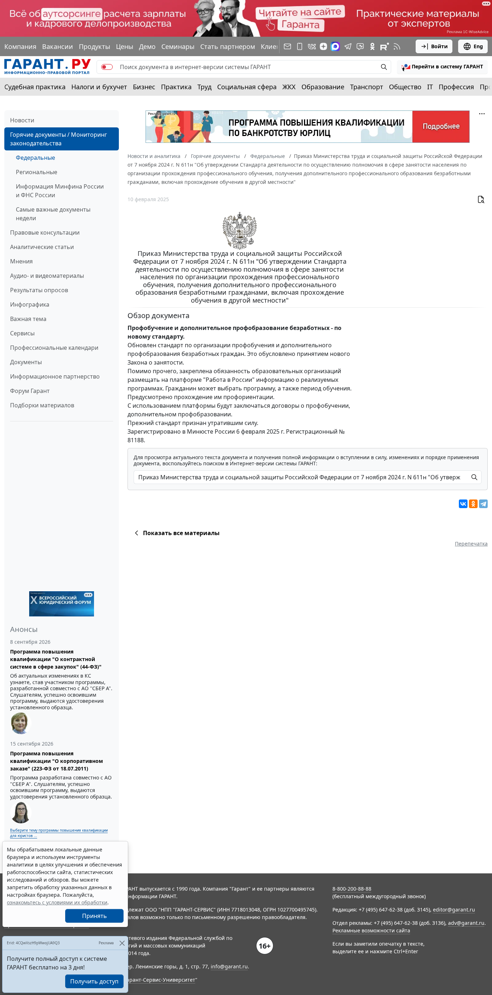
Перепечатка (471, 543)
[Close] (122, 943)
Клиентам (276, 46)
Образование (322, 86)
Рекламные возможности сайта (371, 930)
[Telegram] (483, 503)
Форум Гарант (30, 391)
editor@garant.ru (454, 909)
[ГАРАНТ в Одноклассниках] (372, 46)
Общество (405, 86)
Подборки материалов (42, 405)
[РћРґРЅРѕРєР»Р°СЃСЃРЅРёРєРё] (473, 503)
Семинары (177, 46)
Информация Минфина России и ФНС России (60, 190)
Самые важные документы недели (53, 213)
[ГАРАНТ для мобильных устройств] (299, 46)
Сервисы (22, 333)
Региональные (36, 172)
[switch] (107, 67)
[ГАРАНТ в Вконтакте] (312, 46)
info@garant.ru (229, 966)
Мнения (21, 261)
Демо (147, 46)
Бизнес (144, 86)
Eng (478, 46)
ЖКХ (289, 86)
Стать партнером (227, 46)
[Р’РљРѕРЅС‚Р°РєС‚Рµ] (463, 503)
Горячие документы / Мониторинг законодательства (58, 139)
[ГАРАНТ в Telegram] (348, 46)
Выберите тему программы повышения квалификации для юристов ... (59, 833)
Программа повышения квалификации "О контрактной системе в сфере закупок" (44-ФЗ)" (56, 659)
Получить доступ (94, 981)
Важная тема (28, 319)
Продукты (94, 46)
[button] (442, 67)
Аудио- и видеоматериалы (47, 276)
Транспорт (366, 86)
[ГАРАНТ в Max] (335, 46)
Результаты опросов (39, 290)
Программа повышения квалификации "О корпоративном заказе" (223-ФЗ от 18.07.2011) (56, 761)
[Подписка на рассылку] (287, 46)
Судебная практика (35, 86)
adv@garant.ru (466, 922)
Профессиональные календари (54, 348)
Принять (94, 916)
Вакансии (57, 46)
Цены (124, 46)
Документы (26, 362)
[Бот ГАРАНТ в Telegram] (360, 46)
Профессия (456, 86)
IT (430, 86)
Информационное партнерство (55, 376)
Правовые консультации (45, 232)
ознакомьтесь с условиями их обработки (57, 902)
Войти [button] (439, 46)
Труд (204, 86)
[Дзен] (323, 46)
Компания (20, 46)
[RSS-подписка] (397, 46)
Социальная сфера (247, 86)
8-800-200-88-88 (351, 888)
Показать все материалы (181, 533)
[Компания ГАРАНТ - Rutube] (384, 46)
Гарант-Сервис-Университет (159, 979)
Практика (176, 86)
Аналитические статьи (42, 247)
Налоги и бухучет (99, 86)
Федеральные (35, 158)
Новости (22, 120)
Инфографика (29, 304)
